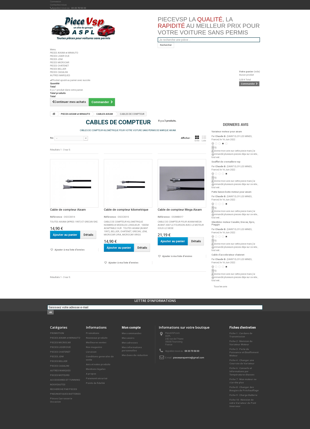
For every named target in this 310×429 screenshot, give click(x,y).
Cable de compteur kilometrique (126, 209)
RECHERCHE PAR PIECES (63, 389)
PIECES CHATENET (59, 65)
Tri (51, 138)
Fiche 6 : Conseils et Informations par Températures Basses (241, 371)
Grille (196, 141)
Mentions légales (95, 369)
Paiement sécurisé (96, 378)
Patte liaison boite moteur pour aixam (231, 192)
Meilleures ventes (96, 342)
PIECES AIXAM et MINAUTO (64, 52)
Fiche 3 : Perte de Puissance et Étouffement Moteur (244, 352)
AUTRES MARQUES (60, 75)
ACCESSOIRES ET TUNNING (65, 380)
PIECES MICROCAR (59, 62)
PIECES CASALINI (59, 72)
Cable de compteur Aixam (68, 209)
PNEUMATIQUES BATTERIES (65, 394)
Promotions (92, 333)
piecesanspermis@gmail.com (188, 357)
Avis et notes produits (98, 364)
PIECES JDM (56, 59)
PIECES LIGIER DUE (59, 56)
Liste (204, 141)
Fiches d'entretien (242, 327)
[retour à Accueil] (53, 114)
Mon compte (131, 327)
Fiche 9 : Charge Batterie (243, 395)
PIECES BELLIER (58, 69)
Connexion (55, 1)
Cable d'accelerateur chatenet (228, 254)
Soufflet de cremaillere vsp (226, 161)
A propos (91, 373)
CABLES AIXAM (104, 114)
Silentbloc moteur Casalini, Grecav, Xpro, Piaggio (233, 223)
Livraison (91, 352)
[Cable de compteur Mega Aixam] (181, 183)
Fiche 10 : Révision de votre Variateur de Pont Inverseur (242, 403)
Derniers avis (235, 124)
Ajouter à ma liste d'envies (69, 249)
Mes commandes (131, 333)
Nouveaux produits (96, 338)
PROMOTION (57, 333)
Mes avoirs (128, 338)
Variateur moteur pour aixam (227, 131)
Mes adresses (130, 342)
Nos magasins (94, 347)
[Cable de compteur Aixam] (74, 183)
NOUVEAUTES (57, 384)
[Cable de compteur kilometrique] (128, 183)
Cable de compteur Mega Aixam (180, 209)
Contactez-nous (58, 4)
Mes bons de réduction (135, 355)
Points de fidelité (95, 383)
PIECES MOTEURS (59, 375)
